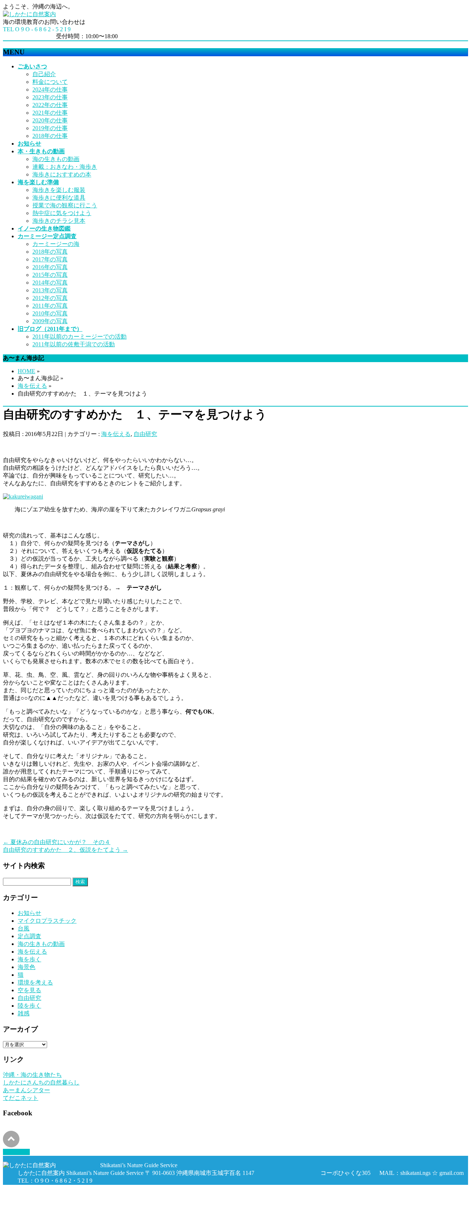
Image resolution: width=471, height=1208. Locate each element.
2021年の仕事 (50, 113)
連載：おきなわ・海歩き (64, 167)
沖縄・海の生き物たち (32, 1075)
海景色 (26, 967)
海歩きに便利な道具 (58, 197)
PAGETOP (16, 1152)
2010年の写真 (50, 313)
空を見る (29, 990)
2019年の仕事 (50, 128)
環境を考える (35, 982)
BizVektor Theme (85, 1201)
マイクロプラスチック (47, 921)
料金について (50, 82)
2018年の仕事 (50, 136)
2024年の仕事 (50, 89)
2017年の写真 (50, 259)
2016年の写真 (50, 267)
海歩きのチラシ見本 (58, 221)
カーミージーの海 (55, 244)
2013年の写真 (50, 290)
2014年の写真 (50, 282)
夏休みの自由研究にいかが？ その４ (56, 842)
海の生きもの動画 (55, 159)
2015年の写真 (50, 275)
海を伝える (32, 386)
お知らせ (29, 913)
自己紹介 (44, 74)
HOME (26, 371)
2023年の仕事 (50, 97)
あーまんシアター (26, 1090)
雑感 (23, 1013)
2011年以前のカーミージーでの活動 (79, 336)
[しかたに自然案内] (29, 14)
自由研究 (145, 434)
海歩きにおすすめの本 (61, 174)
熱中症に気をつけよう (61, 213)
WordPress (44, 1201)
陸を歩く (29, 1006)
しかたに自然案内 (57, 1194)
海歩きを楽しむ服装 (58, 190)
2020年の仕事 (50, 120)
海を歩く (29, 959)
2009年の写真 (50, 321)
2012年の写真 (50, 298)
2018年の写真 (50, 252)
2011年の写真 (50, 306)
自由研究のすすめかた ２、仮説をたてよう (65, 850)
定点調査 (29, 936)
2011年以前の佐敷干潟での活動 (73, 344)
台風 (23, 928)
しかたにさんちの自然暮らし (41, 1082)
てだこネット (20, 1098)
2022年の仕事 (50, 105)
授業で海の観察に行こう (64, 205)
